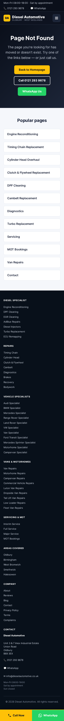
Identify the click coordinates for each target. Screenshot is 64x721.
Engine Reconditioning (22, 134)
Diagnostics (15, 211)
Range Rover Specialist (16, 417)
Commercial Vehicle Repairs (19, 483)
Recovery (9, 382)
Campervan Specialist (15, 452)
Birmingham (10, 559)
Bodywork (9, 387)
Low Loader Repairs (14, 502)
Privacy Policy (11, 610)
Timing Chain (11, 352)
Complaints (10, 620)
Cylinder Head (11, 357)
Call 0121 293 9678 (32, 80)
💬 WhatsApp (38, 8)
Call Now (18, 715)
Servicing (13, 236)
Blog (6, 600)
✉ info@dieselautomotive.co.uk (21, 676)
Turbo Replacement (20, 224)
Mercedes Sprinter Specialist (20, 442)
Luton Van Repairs (14, 488)
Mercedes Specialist (15, 413)
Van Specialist (11, 432)
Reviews (8, 595)
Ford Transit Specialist (16, 437)
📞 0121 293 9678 (14, 8)
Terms (7, 615)
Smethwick (10, 569)
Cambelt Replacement (22, 198)
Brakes (7, 377)
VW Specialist (11, 427)
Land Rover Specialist (15, 422)
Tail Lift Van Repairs (14, 498)
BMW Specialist (12, 408)
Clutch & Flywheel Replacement (28, 172)
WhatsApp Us (32, 91)
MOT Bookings (17, 249)
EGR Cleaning (11, 316)
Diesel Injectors (12, 326)
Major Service (11, 533)
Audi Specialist (12, 403)
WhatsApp (50, 715)
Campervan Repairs (14, 478)
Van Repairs (15, 262)
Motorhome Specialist (16, 447)
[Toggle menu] (56, 18)
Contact (12, 275)
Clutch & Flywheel (13, 362)
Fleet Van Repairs (13, 507)
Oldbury (8, 554)
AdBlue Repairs (12, 321)
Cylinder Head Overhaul (23, 159)
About (7, 590)
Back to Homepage (32, 69)
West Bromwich (12, 564)
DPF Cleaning (16, 185)
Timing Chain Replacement (25, 147)
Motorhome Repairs (14, 473)
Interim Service (12, 523)
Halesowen (10, 574)
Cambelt (8, 367)
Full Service (10, 528)
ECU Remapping (12, 336)
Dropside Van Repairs (15, 493)
